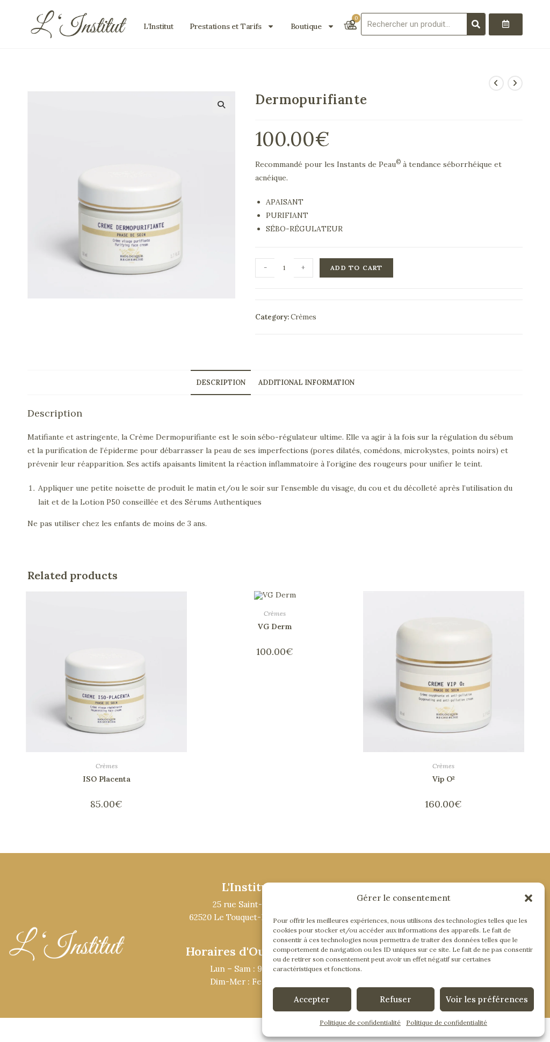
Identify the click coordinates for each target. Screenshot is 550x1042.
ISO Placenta (107, 779)
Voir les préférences (487, 999)
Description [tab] (220, 382)
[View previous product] (496, 83)
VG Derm (275, 626)
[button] (528, 898)
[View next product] (515, 83)
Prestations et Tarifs (226, 26)
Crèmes (303, 317)
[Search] (476, 24)
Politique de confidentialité (360, 1022)
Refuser (395, 999)
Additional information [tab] (306, 382)
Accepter (312, 999)
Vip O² (443, 779)
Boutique (306, 26)
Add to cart (356, 268)
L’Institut (158, 26)
